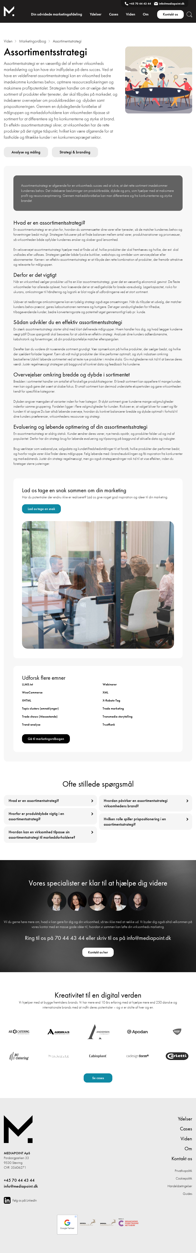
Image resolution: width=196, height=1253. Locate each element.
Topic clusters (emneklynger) (40, 708)
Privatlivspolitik (183, 1170)
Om (146, 14)
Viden (130, 14)
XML (105, 692)
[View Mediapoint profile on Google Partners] (67, 1223)
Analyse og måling (25, 152)
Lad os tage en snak (41, 509)
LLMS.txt (27, 684)
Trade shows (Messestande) (40, 716)
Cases (113, 14)
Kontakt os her (98, 952)
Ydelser (95, 14)
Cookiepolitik (184, 1178)
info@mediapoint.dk (172, 3)
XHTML (26, 700)
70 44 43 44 (70, 938)
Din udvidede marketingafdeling (56, 14)
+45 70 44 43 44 (140, 3)
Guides (187, 1193)
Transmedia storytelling (117, 716)
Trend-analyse (31, 724)
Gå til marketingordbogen (46, 738)
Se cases (98, 1078)
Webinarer (110, 684)
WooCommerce (32, 692)
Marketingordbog (32, 41)
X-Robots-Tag (111, 700)
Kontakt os (170, 14)
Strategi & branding (75, 152)
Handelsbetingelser (179, 1186)
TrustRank (109, 724)
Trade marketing (113, 708)
